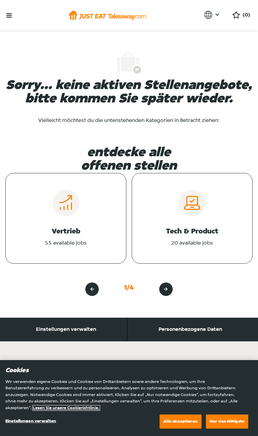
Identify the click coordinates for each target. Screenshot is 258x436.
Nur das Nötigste (227, 421)
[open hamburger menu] (9, 15)
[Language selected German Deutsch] (213, 14)
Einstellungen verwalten (66, 329)
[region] (129, 398)
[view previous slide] (92, 289)
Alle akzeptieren (180, 421)
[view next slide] (166, 289)
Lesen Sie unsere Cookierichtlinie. (66, 408)
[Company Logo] (107, 15)
